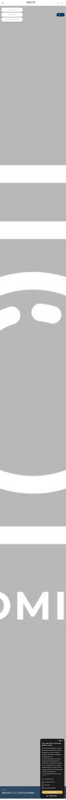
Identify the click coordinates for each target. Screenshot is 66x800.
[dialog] (52, 768)
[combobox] (60, 741)
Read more (44, 775)
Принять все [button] (52, 792)
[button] (52, 796)
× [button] (62, 740)
